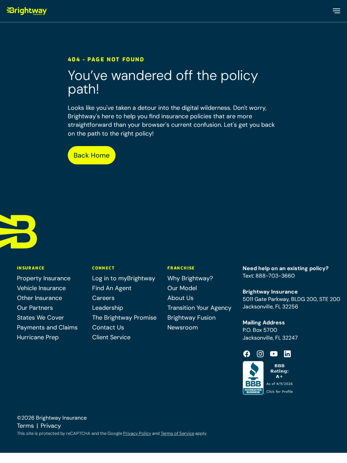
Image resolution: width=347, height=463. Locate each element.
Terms (25, 426)
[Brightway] (27, 11)
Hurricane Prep (38, 337)
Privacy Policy (137, 433)
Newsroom (182, 327)
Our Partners (35, 308)
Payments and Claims (47, 327)
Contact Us (108, 327)
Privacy (51, 426)
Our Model (182, 288)
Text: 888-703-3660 (269, 275)
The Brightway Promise (124, 318)
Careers (103, 298)
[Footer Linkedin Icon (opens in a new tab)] (287, 354)
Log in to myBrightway (123, 278)
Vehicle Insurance (41, 288)
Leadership (107, 308)
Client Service (111, 337)
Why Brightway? (190, 278)
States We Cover (40, 318)
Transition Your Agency (199, 308)
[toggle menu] (336, 11)
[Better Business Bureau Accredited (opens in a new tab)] (268, 378)
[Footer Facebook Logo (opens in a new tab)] (247, 354)
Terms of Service (177, 433)
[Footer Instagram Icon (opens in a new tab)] (260, 354)
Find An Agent (111, 288)
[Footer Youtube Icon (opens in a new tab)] (274, 354)
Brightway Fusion (191, 318)
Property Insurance (43, 278)
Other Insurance (39, 298)
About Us (180, 298)
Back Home (92, 155)
